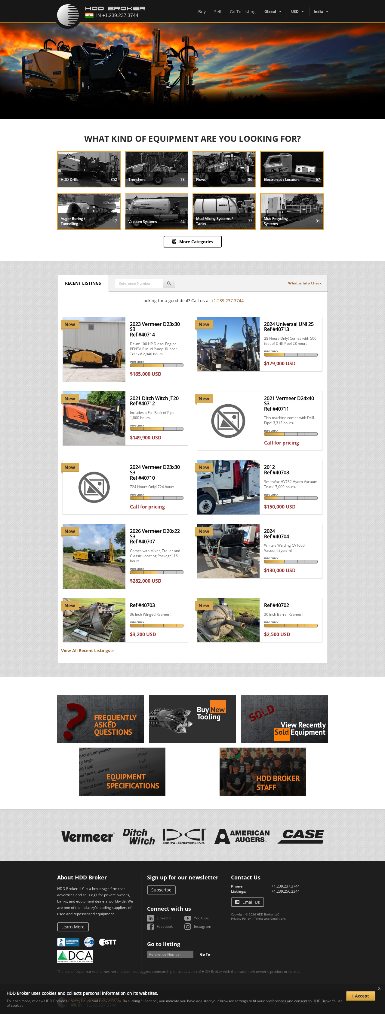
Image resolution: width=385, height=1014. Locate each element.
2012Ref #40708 (276, 470)
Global (270, 11)
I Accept (360, 996)
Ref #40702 (276, 605)
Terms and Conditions (270, 918)
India (318, 11)
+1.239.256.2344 (286, 891)
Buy (202, 11)
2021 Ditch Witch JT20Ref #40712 (154, 401)
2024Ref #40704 (276, 534)
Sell (217, 11)
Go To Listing (243, 11)
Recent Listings (83, 283)
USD (295, 11)
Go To (205, 954)
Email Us (251, 902)
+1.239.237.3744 (227, 300)
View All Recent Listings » (87, 650)
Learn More (73, 927)
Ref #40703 (142, 605)
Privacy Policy (241, 918)
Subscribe (161, 890)
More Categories (196, 241)
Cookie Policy (110, 1000)
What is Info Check (305, 283)
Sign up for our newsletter (182, 877)
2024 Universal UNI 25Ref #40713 (289, 327)
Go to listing (163, 944)
